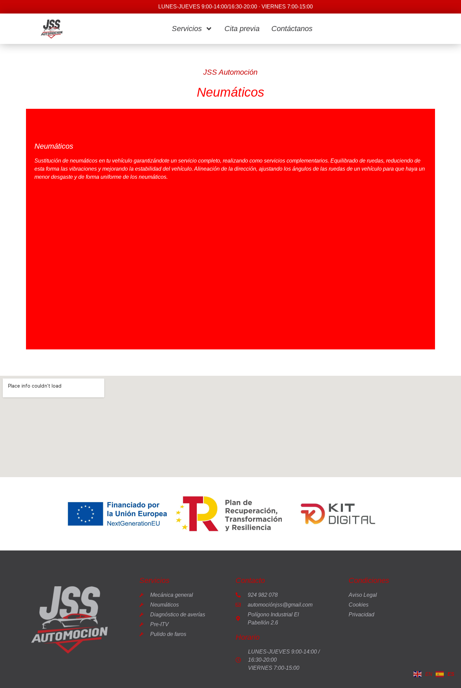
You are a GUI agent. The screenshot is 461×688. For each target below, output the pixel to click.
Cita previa (242, 28)
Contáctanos (292, 28)
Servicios (187, 28)
